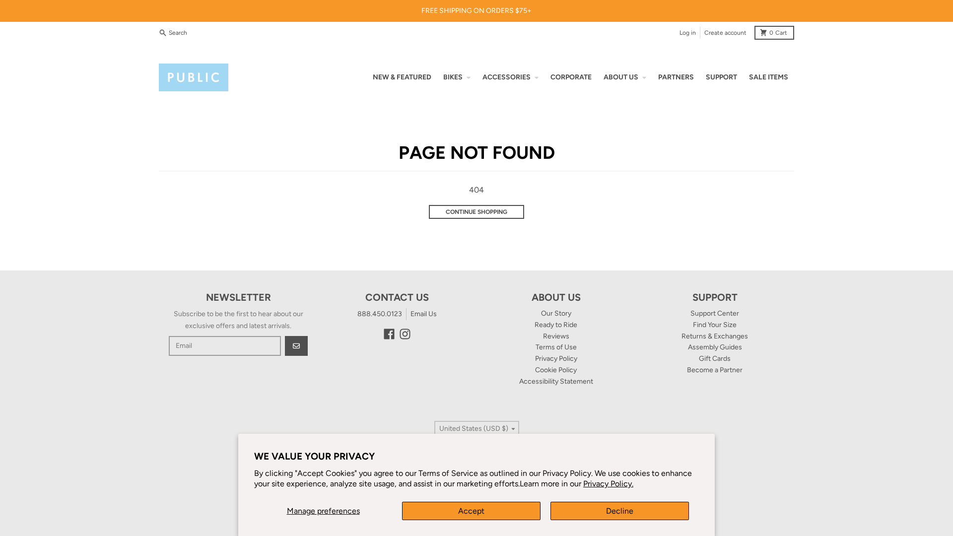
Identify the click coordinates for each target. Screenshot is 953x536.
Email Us (423, 314)
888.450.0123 (379, 314)
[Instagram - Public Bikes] (405, 334)
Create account (725, 32)
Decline (619, 511)
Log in (688, 32)
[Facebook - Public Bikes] (389, 334)
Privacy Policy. (608, 483)
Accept (471, 511)
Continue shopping (476, 211)
